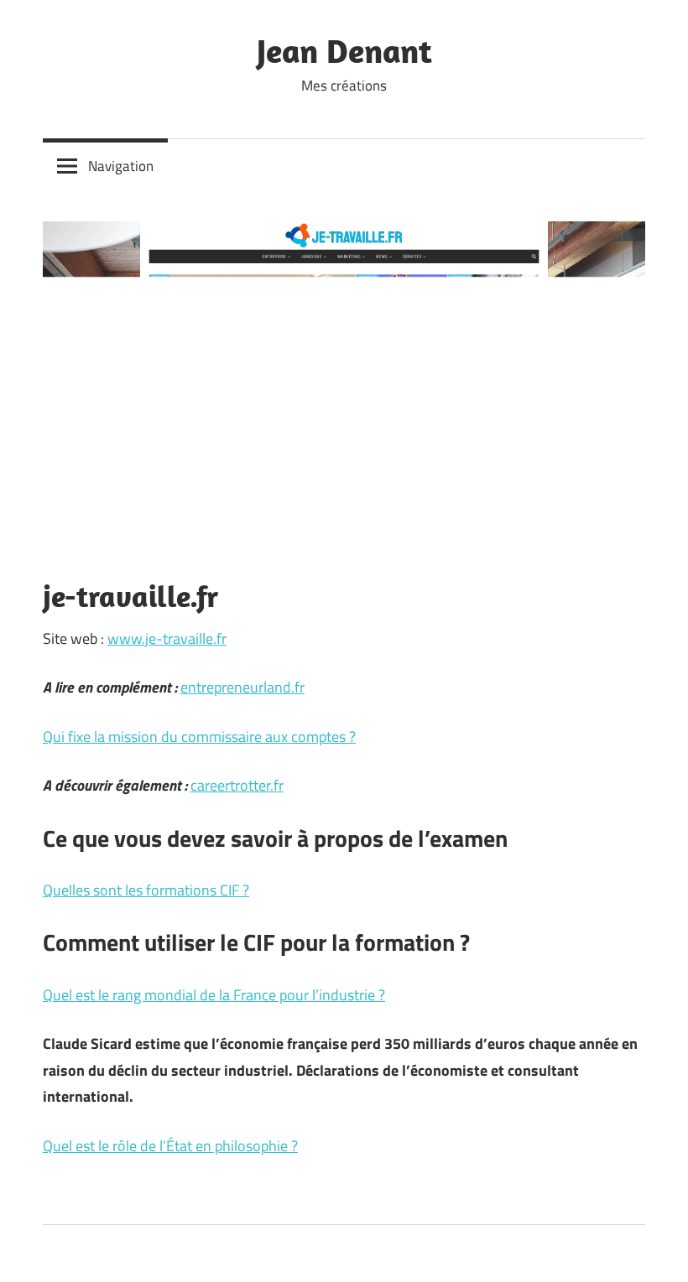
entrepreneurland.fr (242, 687)
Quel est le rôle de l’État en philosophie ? (170, 1145)
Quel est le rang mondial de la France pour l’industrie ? (214, 995)
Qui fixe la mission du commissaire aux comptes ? (199, 736)
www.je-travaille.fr (167, 638)
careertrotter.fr (237, 785)
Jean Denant (344, 50)
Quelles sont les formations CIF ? (146, 890)
